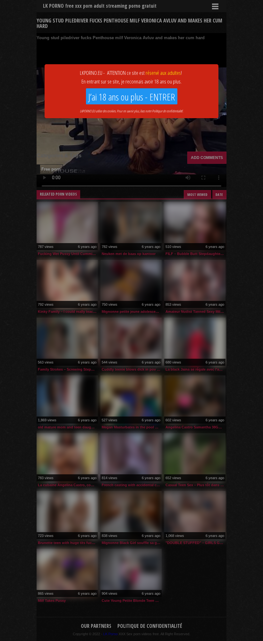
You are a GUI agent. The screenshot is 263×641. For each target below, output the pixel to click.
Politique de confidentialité (167, 111)
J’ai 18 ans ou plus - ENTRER (131, 96)
